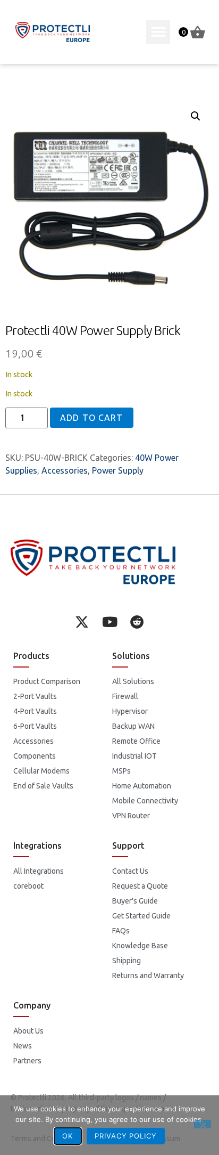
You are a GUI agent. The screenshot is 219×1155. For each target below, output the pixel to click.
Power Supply (118, 470)
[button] (158, 32)
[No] (202, 1124)
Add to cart (91, 417)
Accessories (64, 470)
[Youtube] (109, 622)
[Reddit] (137, 622)
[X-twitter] (82, 622)
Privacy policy (126, 1136)
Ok (67, 1136)
